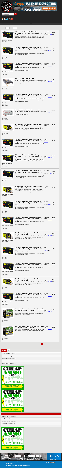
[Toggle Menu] (31, 24)
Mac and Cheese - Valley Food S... (9, 363)
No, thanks (52, 462)
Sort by (3, 28)
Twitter (7, 19)
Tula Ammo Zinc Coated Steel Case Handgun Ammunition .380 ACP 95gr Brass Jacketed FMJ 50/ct (28, 33)
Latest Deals (4, 350)
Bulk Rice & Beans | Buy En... (8, 356)
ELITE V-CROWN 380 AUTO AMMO (25, 79)
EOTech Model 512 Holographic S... (9, 360)
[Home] (6, 6)
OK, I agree (46, 462)
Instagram (10, 19)
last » (59, 343)
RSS (3, 19)
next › (56, 343)
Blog (8, 350)
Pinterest (12, 19)
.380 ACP (50, 34)
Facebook (5, 19)
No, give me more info (11, 466)
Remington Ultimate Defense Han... (9, 358)
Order (11, 28)
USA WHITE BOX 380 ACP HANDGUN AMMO (27, 110)
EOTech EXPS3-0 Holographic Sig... (9, 353)
